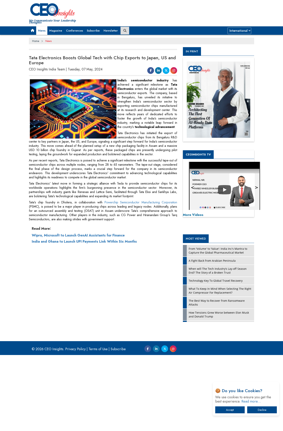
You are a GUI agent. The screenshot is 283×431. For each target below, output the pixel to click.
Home (35, 41)
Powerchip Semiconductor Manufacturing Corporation (139, 202)
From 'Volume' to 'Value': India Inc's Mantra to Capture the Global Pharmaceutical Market (218, 250)
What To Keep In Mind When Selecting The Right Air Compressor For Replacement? (220, 290)
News (41, 30)
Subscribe (93, 30)
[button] (32, 30)
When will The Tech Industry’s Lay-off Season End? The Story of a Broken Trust (218, 270)
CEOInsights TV (198, 154)
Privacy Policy (75, 349)
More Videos (193, 214)
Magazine (55, 30)
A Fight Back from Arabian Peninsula (212, 260)
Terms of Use (98, 349)
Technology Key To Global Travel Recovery (216, 280)
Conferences (74, 30)
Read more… (251, 401)
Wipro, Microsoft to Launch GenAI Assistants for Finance (78, 235)
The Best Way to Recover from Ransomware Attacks (217, 302)
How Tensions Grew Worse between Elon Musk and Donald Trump (219, 314)
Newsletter (111, 30)
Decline (262, 410)
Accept (230, 410)
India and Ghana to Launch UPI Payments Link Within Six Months (84, 241)
